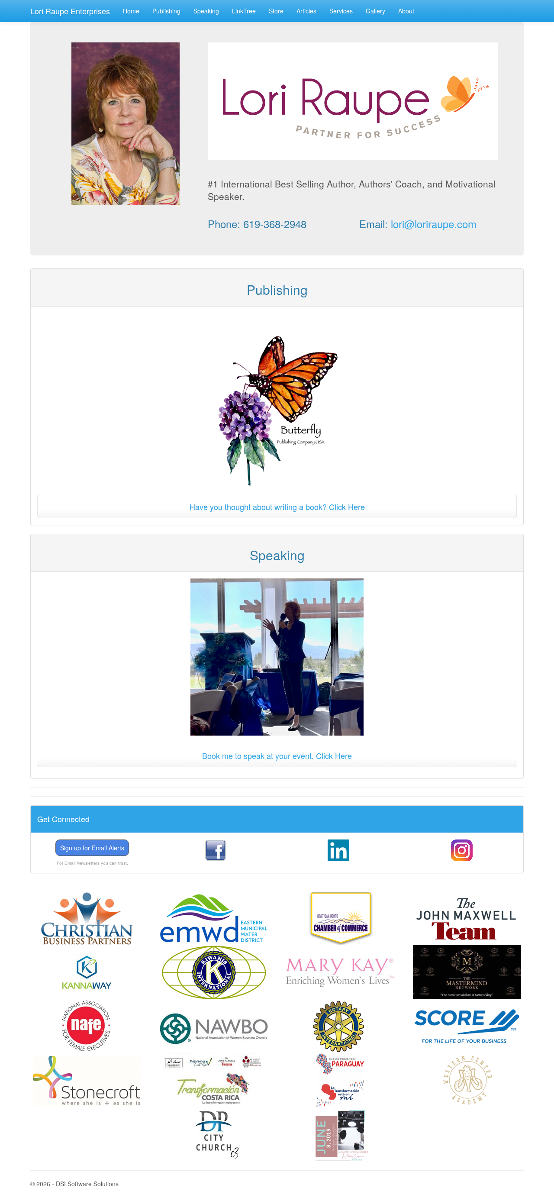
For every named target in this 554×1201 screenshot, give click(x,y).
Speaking (206, 10)
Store (276, 10)
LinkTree (244, 10)
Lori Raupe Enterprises (70, 10)
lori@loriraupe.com (434, 223)
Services (341, 10)
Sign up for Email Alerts (92, 847)
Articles (306, 10)
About (406, 10)
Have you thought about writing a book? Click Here (277, 506)
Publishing (166, 10)
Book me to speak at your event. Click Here (277, 755)
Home (131, 10)
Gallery (375, 10)
